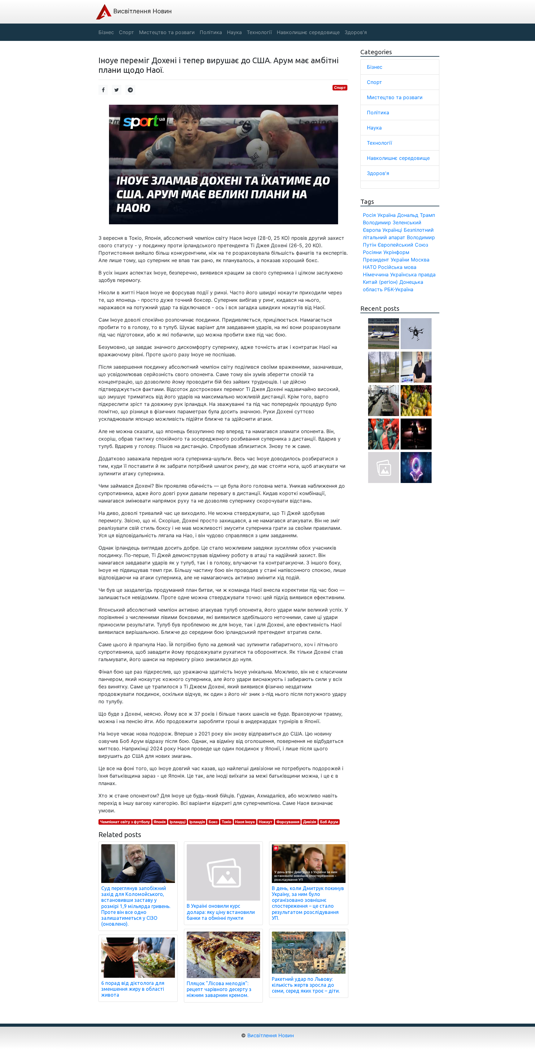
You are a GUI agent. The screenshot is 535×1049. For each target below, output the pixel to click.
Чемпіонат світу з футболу (125, 821)
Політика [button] (211, 32)
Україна (386, 215)
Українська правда (413, 274)
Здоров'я (378, 173)
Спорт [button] (126, 32)
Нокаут (265, 821)
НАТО (369, 267)
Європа (372, 230)
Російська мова (397, 267)
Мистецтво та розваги (395, 97)
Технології (379, 143)
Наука (374, 128)
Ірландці (177, 821)
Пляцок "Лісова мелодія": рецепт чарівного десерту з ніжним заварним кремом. (219, 989)
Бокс (213, 821)
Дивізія (309, 821)
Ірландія (197, 821)
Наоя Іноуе (245, 821)
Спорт (340, 87)
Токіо (226, 821)
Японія (160, 821)
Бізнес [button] (106, 32)
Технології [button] (259, 32)
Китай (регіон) (380, 282)
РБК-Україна (398, 289)
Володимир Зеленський (392, 222)
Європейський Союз (403, 245)
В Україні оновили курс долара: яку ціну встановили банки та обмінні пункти (221, 911)
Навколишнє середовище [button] (308, 32)
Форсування (287, 821)
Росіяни (372, 252)
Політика (378, 112)
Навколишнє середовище (398, 158)
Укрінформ (396, 252)
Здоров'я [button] (356, 32)
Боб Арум (329, 821)
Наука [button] (234, 32)
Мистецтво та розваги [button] (167, 32)
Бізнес (374, 67)
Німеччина (376, 274)
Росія (369, 215)
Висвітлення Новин (141, 11)
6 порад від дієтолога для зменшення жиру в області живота (132, 989)
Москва (420, 260)
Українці (392, 230)
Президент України (386, 260)
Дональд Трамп (416, 215)
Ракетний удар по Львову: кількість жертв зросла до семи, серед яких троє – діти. (306, 985)
